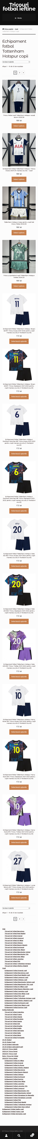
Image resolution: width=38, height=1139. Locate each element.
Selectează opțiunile (19, 341)
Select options (19, 126)
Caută (19, 1135)
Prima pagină (8, 29)
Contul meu (6, 1135)
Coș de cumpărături (29, 1133)
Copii (16, 29)
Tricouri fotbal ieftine (19, 6)
